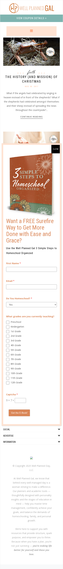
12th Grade (16, 382)
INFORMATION (9, 442)
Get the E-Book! (19, 412)
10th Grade (16, 373)
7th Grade (16, 359)
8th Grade (16, 363)
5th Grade (16, 349)
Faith (31, 72)
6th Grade (16, 354)
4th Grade (16, 345)
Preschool (16, 321)
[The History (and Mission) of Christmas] (31, 51)
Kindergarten (17, 326)
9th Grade (16, 368)
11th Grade (16, 377)
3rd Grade (16, 340)
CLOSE (55, 149)
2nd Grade (16, 335)
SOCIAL (6, 429)
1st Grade (16, 331)
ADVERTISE (8, 435)
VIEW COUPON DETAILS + (31, 18)
